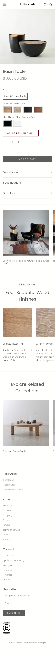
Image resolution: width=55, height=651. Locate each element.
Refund (6, 524)
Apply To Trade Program (15, 560)
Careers (7, 510)
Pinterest (7, 574)
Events (6, 539)
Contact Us (9, 555)
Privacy (6, 520)
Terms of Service (11, 529)
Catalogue (8, 480)
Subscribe (13, 613)
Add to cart (27, 159)
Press (6, 534)
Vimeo (6, 579)
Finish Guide (9, 484)
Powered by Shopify (38, 643)
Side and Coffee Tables (15, 451)
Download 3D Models (14, 489)
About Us (7, 505)
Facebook (8, 570)
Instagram (8, 565)
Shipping (7, 515)
